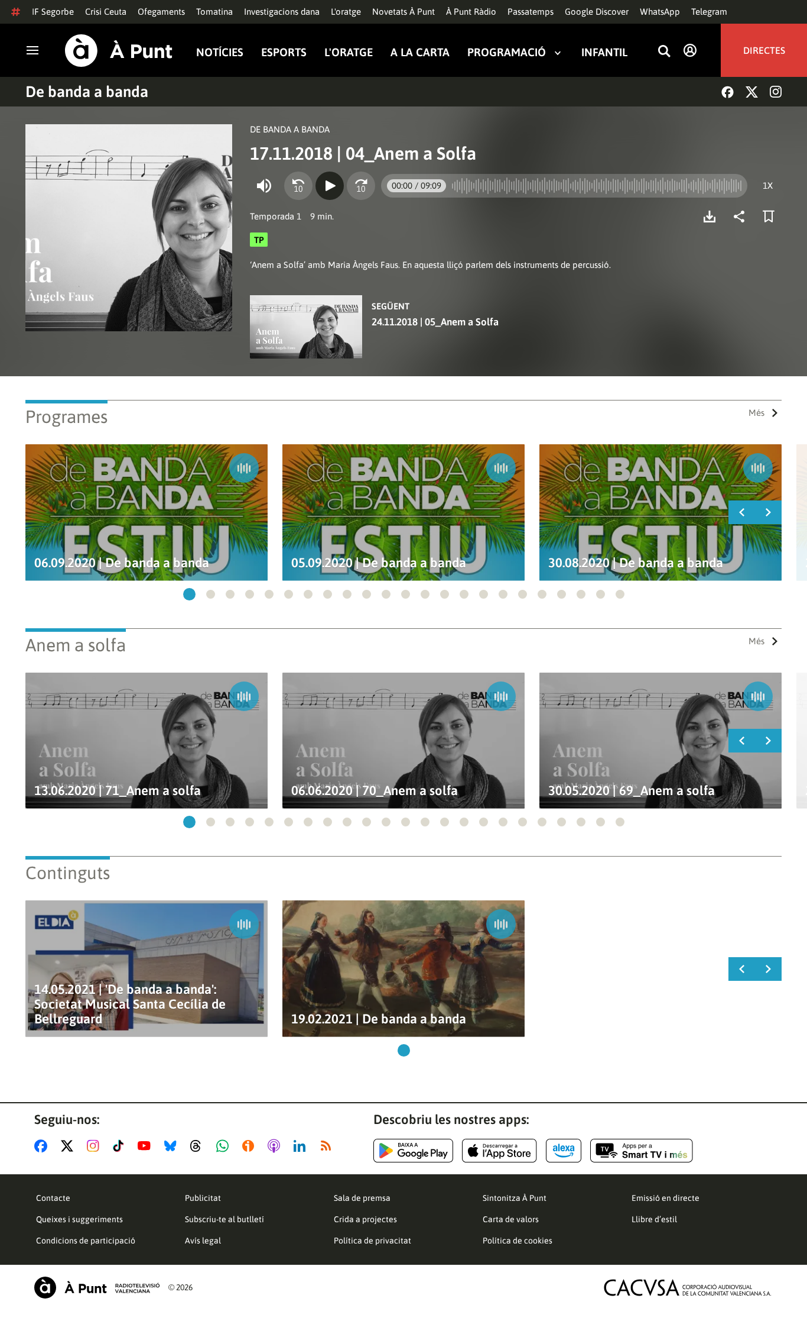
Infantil (604, 52)
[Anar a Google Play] (413, 1150)
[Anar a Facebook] (43, 1146)
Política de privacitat (372, 1240)
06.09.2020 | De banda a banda (121, 562)
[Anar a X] (69, 1146)
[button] (189, 594)
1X (768, 185)
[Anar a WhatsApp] (224, 1146)
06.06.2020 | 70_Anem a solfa (374, 790)
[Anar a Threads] (198, 1146)
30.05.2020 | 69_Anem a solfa (631, 790)
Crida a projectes (365, 1219)
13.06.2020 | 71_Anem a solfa (117, 790)
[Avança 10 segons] (361, 186)
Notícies (219, 52)
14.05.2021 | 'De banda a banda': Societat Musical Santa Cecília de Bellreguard (130, 1004)
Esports (284, 52)
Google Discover (597, 12)
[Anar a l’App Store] (499, 1150)
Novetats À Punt (403, 12)
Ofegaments (161, 12)
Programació (506, 52)
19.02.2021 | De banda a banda (378, 1019)
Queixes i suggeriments (79, 1219)
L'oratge (346, 12)
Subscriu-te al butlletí (224, 1219)
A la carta (420, 52)
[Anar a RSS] (328, 1146)
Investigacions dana (282, 12)
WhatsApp (660, 12)
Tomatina (214, 12)
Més (756, 413)
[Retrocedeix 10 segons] (298, 186)
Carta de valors (511, 1219)
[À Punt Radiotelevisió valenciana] (97, 1288)
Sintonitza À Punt (514, 1198)
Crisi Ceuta (105, 12)
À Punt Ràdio (471, 12)
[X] (752, 92)
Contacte (53, 1198)
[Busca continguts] (664, 52)
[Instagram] (776, 92)
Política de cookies (517, 1240)
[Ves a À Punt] (119, 50)
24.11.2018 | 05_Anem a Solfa (435, 322)
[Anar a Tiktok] (121, 1146)
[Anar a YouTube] (146, 1146)
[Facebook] (727, 92)
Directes (764, 50)
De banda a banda (86, 92)
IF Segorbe (53, 12)
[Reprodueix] (329, 186)
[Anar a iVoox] (250, 1146)
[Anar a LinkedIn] (302, 1146)
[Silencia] (264, 186)
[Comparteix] (742, 216)
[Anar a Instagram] (95, 1146)
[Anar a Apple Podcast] (276, 1146)
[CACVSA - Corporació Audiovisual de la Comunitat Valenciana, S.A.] (688, 1288)
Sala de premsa (362, 1198)
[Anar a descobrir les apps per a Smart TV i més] (641, 1150)
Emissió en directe (665, 1198)
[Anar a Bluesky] (172, 1146)
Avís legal (203, 1240)
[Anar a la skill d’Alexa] (563, 1150)
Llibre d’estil (654, 1219)
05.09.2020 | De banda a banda (378, 562)
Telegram (709, 12)
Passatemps (530, 12)
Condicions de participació (85, 1240)
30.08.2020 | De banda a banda (635, 562)
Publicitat (203, 1198)
